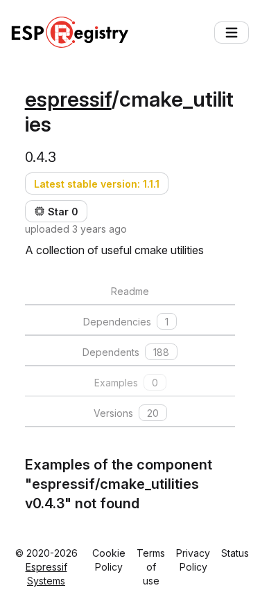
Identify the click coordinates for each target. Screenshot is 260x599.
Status (235, 553)
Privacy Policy (193, 560)
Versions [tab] (126, 413)
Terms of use (151, 567)
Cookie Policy (108, 560)
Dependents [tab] (126, 352)
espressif (68, 99)
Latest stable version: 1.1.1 (96, 184)
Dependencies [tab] (125, 322)
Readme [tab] (130, 291)
